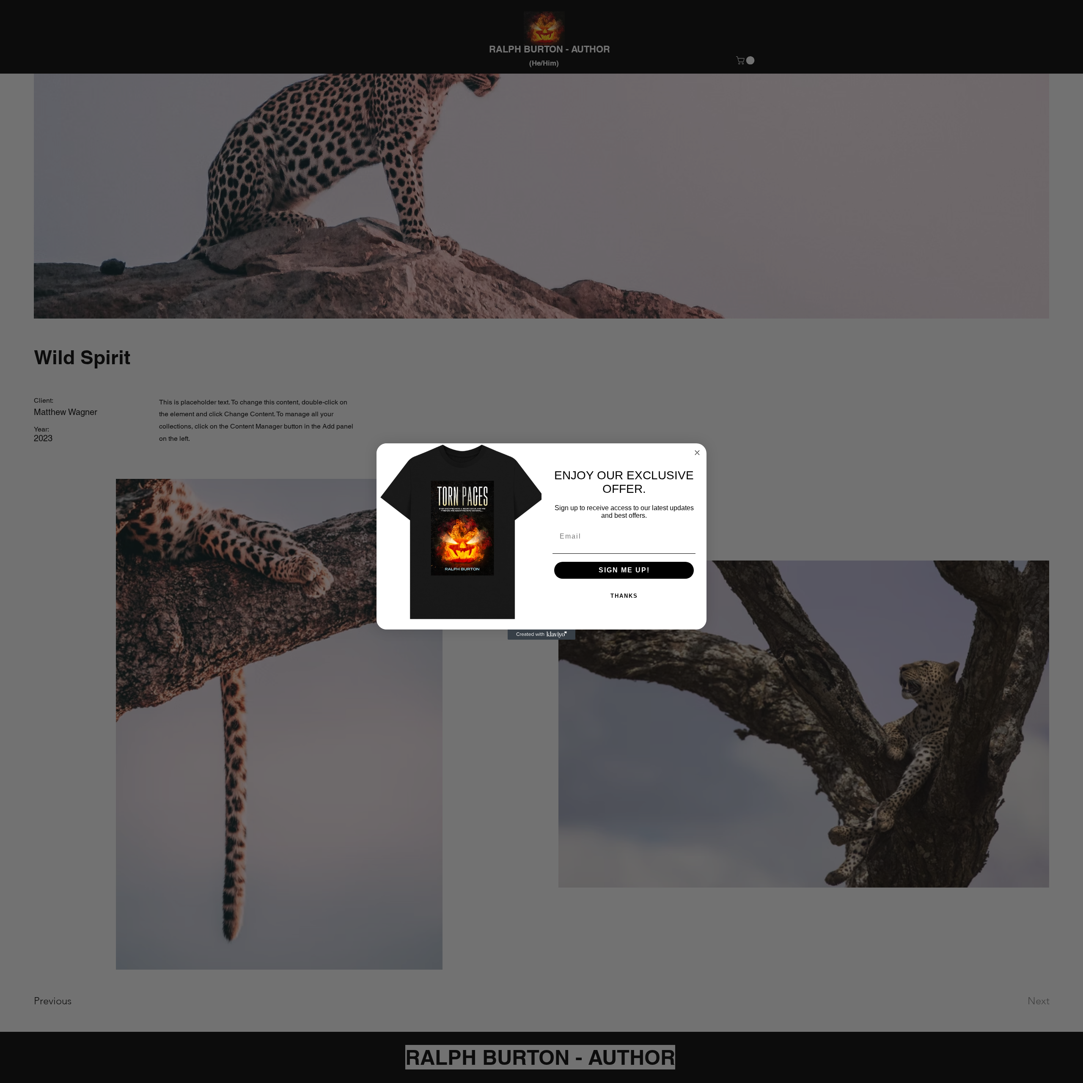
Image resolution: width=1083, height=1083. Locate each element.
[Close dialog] (697, 453)
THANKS (624, 596)
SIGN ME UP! (624, 570)
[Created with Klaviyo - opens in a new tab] (541, 634)
